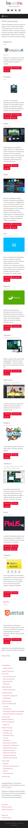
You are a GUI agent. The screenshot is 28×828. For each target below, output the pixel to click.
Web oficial (7, 67)
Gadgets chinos (6, 701)
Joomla (5, 706)
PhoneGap (5, 740)
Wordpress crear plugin (9, 757)
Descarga (7, 70)
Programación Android (9, 743)
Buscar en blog (6, 655)
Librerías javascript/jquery (10, 766)
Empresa (4, 673)
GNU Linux (4, 717)
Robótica (5, 724)
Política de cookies (7, 807)
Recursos (4, 760)
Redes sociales (7, 681)
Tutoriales (14, 165)
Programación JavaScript (9, 745)
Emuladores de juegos (9, 695)
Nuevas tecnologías (7, 722)
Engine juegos (5, 687)
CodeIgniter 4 (6, 733)
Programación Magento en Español (12, 711)
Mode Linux (5, 815)
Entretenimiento (6, 693)
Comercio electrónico (8, 676)
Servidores (4, 776)
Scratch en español (8, 689)
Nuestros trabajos (6, 817)
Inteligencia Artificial (7, 719)
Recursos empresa (8, 679)
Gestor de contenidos (7, 703)
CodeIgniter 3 (6, 730)
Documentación (16, 67)
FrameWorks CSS (7, 735)
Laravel (5, 738)
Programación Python (9, 752)
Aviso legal (4, 804)
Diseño (4, 763)
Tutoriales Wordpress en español (11, 714)
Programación (5, 727)
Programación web (8, 755)
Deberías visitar (7, 668)
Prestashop (6, 709)
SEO (4, 771)
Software (5, 684)
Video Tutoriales (7, 773)
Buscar (23, 658)
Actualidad (4, 665)
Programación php (8, 750)
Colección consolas (7, 671)
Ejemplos (14, 117)
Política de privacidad (7, 809)
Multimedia (6, 698)
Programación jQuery (8, 748)
